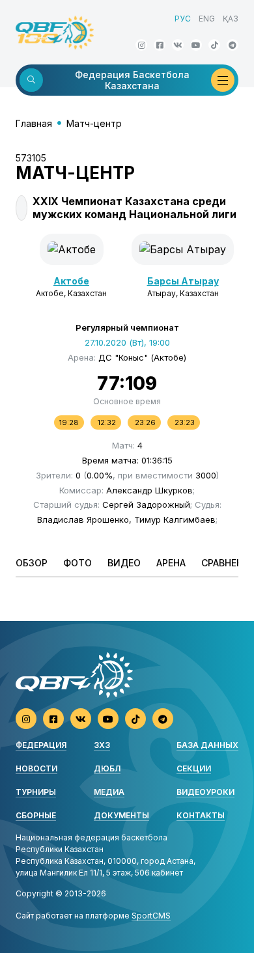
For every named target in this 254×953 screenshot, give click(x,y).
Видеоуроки (205, 792)
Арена (171, 562)
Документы (121, 815)
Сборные (36, 815)
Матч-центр (94, 123)
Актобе (71, 280)
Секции (193, 768)
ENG (207, 18)
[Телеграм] (232, 45)
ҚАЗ (230, 18)
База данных (207, 745)
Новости (36, 768)
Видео (124, 562)
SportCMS (151, 915)
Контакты (200, 815)
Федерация (41, 745)
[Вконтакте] (178, 45)
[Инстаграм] (141, 45)
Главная (34, 123)
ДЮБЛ (107, 768)
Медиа (109, 792)
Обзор (32, 562)
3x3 (102, 745)
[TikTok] (214, 45)
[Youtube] (196, 45)
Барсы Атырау (183, 280)
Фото (77, 562)
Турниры (36, 792)
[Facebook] (159, 45)
